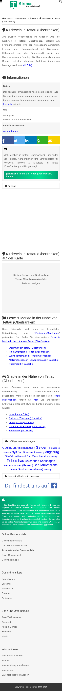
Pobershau (15, 461)
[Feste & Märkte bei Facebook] (31, 490)
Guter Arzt (7, 593)
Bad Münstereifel (46, 465)
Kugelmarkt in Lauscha (21, 364)
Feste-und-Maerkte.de (47, 333)
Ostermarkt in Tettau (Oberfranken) (27, 347)
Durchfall (6, 583)
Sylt (14, 452)
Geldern (42, 447)
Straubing (40, 452)
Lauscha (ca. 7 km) (19, 414)
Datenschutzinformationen (15, 674)
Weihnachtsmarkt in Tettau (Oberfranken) (30, 355)
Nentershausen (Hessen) (18, 465)
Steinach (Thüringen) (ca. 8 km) (25, 418)
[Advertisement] (31, 220)
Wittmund (20, 456)
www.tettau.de (10, 131)
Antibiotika (7, 598)
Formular (8, 104)
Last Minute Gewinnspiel (14, 545)
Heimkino (6, 631)
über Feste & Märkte (12, 655)
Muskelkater (8, 588)
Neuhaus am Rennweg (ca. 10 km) (27, 426)
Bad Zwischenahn (37, 456)
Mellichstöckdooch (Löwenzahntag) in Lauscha (33, 360)
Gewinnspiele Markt (12, 540)
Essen (14, 469)
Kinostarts (7, 622)
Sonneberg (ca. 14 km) (21, 430)
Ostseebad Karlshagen (40, 461)
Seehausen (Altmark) (30, 469)
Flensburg (54, 448)
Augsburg (52, 452)
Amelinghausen (26, 447)
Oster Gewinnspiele (12, 555)
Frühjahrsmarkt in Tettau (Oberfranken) (29, 351)
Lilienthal (7, 452)
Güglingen (9, 447)
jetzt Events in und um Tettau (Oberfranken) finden (29, 175)
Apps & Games (9, 626)
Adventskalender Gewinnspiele (18, 550)
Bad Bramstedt (26, 452)
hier (36, 399)
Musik (5, 636)
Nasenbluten (8, 579)
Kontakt (6, 660)
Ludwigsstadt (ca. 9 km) (21, 422)
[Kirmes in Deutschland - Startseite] (33, 5)
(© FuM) (27, 65)
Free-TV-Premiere (11, 617)
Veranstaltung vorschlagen (15, 665)
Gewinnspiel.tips (10, 559)
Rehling (47, 470)
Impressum (7, 670)
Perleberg (53, 456)
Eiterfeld (9, 456)
